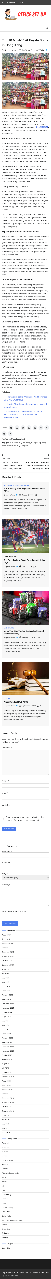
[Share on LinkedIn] (23, 427)
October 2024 (7, 1012)
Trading (5, 1238)
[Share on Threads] (4, 433)
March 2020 (6, 1085)
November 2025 (8, 956)
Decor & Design (7, 1160)
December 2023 (8, 1047)
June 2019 (5, 1124)
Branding (5, 1147)
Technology (6, 1233)
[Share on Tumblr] (46, 427)
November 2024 (8, 1008)
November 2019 (8, 1102)
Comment (7, 747)
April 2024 (6, 1029)
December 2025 (8, 952)
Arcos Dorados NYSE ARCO (16, 702)
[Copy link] (10, 433)
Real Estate (6, 1212)
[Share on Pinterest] (35, 427)
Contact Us (6, 1248)
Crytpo (4, 1156)
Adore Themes (11, 1275)
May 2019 (5, 1128)
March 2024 (6, 1034)
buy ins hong (24, 442)
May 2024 (5, 1025)
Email (5, 793)
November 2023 (8, 1051)
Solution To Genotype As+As (16, 485)
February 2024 (7, 1038)
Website (6, 805)
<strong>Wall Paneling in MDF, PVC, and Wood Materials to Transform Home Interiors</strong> (24, 414)
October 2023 (7, 1055)
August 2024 (6, 1016)
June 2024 (5, 1021)
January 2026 (7, 948)
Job (3, 1186)
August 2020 (6, 1081)
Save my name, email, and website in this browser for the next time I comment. (25, 818)
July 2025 (5, 974)
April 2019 (6, 1133)
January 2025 (7, 999)
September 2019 (8, 1111)
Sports (4, 1225)
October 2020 (7, 1072)
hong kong (36, 442)
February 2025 (7, 995)
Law (3, 1190)
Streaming (6, 1229)
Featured (8, 699)
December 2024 (8, 1004)
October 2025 (7, 961)
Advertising (6, 1143)
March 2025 (6, 991)
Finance (5, 1169)
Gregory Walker (37, 50)
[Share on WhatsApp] (29, 427)
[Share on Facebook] (11, 427)
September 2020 (8, 1077)
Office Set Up (25, 1272)
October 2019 (7, 1107)
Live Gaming (9, 628)
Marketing (6, 1199)
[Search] (47, 28)
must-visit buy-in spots (17, 445)
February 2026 (7, 944)
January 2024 (7, 1042)
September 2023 (8, 1059)
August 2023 (6, 1064)
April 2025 (6, 986)
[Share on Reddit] (40, 427)
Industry (5, 1182)
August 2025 (6, 969)
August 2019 (6, 1115)
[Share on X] (17, 427)
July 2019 (5, 1120)
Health (4, 1177)
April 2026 (6, 939)
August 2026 (6, 935)
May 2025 (5, 982)
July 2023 (5, 1068)
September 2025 (8, 965)
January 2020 (7, 1094)
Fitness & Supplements (10, 1173)
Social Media (6, 1216)
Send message (10, 923)
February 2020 (7, 1090)
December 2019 (8, 1098)
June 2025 (5, 978)
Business (14, 442)
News (4, 1203)
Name (5, 780)
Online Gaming (7, 1207)
